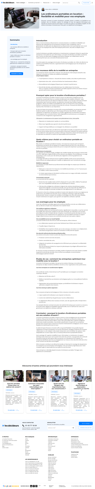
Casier (49, 480)
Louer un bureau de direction (32, 468)
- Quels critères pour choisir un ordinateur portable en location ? (20, 55)
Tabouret (50, 474)
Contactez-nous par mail (86, 427)
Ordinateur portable (53, 440)
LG (25, 449)
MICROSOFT (28, 450)
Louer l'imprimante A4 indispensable (33, 463)
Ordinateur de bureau (53, 439)
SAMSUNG (27, 453)
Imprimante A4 (74, 439)
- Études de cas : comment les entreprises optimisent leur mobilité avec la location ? (20, 62)
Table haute (51, 465)
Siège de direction (52, 471)
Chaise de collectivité (53, 473)
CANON (27, 440)
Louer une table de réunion (31, 473)
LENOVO (27, 447)
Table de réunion (52, 463)
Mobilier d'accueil (52, 461)
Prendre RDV (86, 2)
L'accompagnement (6, 443)
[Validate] (73, 428)
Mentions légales (51, 486)
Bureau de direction (52, 460)
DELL (26, 441)
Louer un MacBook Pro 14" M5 (32, 461)
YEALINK (27, 454)
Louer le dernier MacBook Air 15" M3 (33, 464)
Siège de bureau (52, 470)
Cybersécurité (51, 443)
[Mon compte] (92, 2)
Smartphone (74, 455)
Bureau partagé (51, 458)
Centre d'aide (5, 447)
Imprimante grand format (77, 443)
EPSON (26, 443)
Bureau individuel (52, 457)
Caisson (50, 478)
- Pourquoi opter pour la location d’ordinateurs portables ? (18, 51)
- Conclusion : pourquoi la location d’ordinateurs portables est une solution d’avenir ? (19, 67)
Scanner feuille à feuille (76, 447)
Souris (49, 450)
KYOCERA (27, 446)
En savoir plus (13, 410)
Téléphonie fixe (74, 454)
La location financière (7, 439)
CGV (39, 485)
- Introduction (13, 44)
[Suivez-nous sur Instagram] (36, 486)
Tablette (50, 441)
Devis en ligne (56, 2)
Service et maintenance (7, 444)
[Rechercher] (79, 2)
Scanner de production (76, 446)
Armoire (50, 476)
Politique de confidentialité (62, 486)
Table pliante (51, 468)
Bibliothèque (51, 477)
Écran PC (50, 444)
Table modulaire (52, 464)
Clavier (49, 449)
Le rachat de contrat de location (9, 440)
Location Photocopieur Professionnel (79, 444)
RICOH (26, 452)
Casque (50, 447)
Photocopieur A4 (75, 440)
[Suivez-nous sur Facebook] (34, 486)
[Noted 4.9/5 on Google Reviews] (11, 486)
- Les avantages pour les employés (18, 59)
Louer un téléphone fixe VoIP (31, 471)
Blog (3, 446)
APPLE (26, 439)
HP (25, 444)
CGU (45, 485)
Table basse (51, 467)
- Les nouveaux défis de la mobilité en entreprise (19, 47)
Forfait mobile (74, 457)
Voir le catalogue (86, 423)
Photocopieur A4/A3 (75, 441)
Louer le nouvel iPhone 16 (31, 467)
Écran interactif (51, 446)
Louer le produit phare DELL (31, 470)
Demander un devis (16, 73)
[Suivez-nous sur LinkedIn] (31, 486)
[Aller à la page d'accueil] (7, 2)
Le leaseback (5, 441)
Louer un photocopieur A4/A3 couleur (34, 465)
